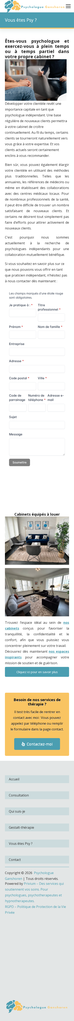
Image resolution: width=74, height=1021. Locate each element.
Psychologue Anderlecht (42, 930)
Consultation (19, 795)
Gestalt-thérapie (21, 827)
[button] (68, 6)
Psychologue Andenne (33, 993)
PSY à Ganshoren (20, 504)
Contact (15, 859)
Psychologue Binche (29, 987)
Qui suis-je (17, 811)
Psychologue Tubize (31, 982)
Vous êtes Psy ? (20, 843)
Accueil (14, 779)
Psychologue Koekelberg (24, 924)
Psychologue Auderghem (24, 935)
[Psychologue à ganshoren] (37, 1006)
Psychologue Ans (23, 958)
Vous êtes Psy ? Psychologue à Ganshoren (35, 492)
